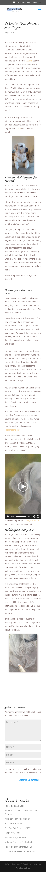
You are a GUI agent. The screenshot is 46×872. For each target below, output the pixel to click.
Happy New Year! (12, 833)
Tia (19, 128)
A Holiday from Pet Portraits (17, 819)
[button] (23, 487)
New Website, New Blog (15, 837)
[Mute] (34, 516)
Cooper (29, 61)
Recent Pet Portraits (13, 823)
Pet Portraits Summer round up (18, 847)
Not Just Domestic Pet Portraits (19, 842)
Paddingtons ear (12, 430)
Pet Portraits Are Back (14, 806)
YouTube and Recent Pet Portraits (20, 851)
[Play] (8, 516)
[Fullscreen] (38, 516)
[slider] (21, 516)
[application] (23, 486)
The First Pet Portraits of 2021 (18, 828)
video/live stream (32, 521)
